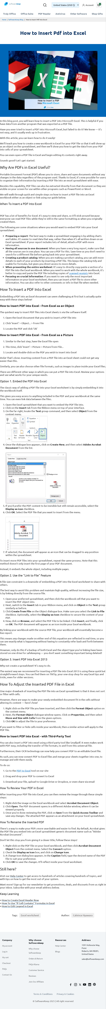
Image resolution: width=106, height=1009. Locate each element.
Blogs (57, 951)
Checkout (6, 963)
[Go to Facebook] (71, 984)
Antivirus (60, 13)
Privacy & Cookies (65, 993)
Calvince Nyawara (82, 915)
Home (4, 19)
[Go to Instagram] (76, 984)
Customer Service (36, 970)
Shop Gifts (97, 13)
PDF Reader (44, 13)
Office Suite (27, 13)
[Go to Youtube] (85, 984)
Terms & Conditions (43, 993)
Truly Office (9, 13)
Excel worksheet (30, 915)
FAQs (4, 969)
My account (7, 945)
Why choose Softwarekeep (35, 950)
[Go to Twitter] (80, 984)
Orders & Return (36, 958)
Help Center (60, 945)
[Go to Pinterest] (94, 984)
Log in (4, 951)
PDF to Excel (24, 770)
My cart (5, 957)
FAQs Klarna (34, 964)
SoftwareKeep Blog (16, 19)
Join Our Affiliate (36, 981)
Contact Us (7, 974)
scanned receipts (78, 273)
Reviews (32, 976)
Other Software (78, 13)
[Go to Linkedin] (90, 984)
